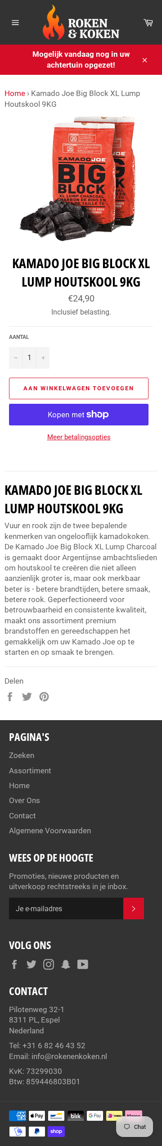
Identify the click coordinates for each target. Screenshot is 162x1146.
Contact (22, 815)
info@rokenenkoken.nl (69, 1056)
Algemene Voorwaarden (50, 830)
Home (14, 93)
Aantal (19, 337)
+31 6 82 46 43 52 (54, 1045)
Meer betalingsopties (79, 437)
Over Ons (24, 800)
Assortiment (30, 770)
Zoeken (21, 755)
